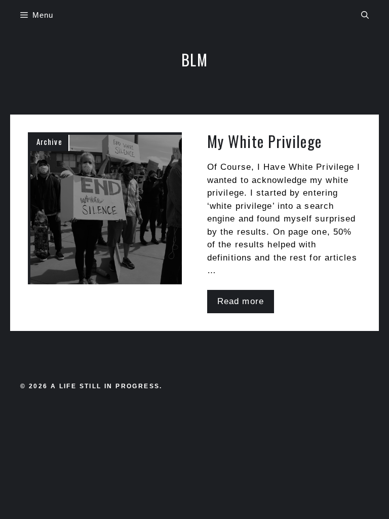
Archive (49, 141)
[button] (365, 15)
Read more (240, 301)
